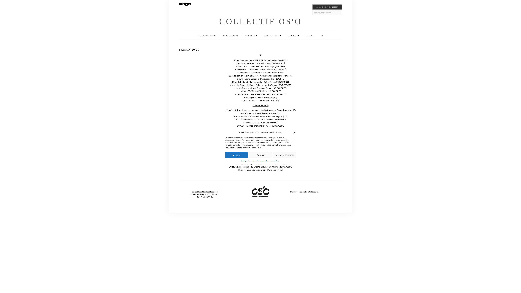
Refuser (260, 155)
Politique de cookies (248, 161)
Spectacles (229, 35)
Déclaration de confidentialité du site (304, 192)
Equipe (310, 35)
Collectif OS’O (206, 35)
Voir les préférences (285, 155)
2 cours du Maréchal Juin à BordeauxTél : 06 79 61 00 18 (204, 194)
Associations (271, 35)
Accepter (236, 155)
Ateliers (250, 35)
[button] (294, 132)
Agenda (293, 35)
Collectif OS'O (260, 21)
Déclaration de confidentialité (268, 161)
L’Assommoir (261, 105)
